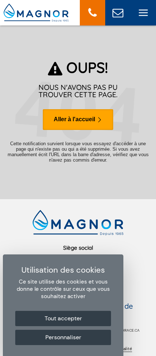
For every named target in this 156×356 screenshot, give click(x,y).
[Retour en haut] (148, 348)
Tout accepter (63, 318)
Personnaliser (63, 337)
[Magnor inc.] (36, 19)
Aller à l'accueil (75, 119)
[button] (92, 12)
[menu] (143, 12)
